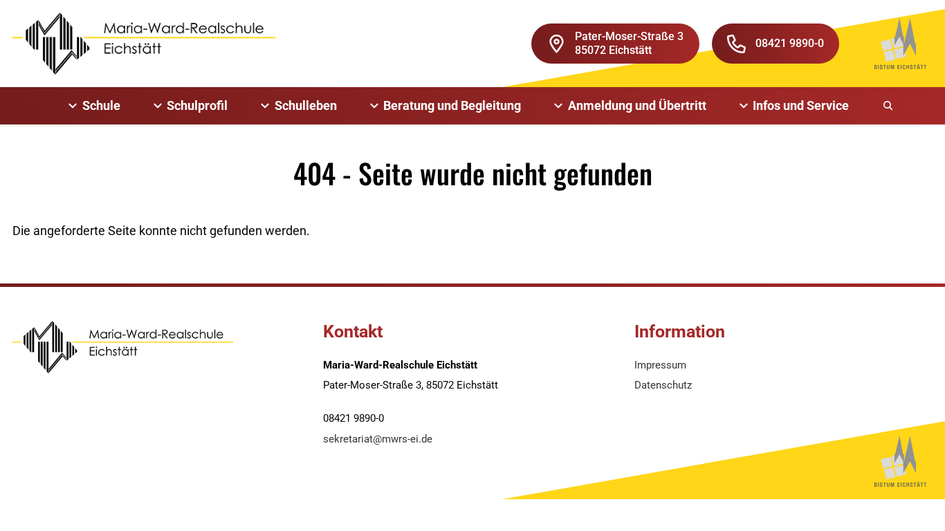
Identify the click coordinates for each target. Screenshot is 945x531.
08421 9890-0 (789, 43)
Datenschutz (663, 385)
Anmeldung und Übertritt (637, 105)
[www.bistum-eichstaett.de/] (900, 43)
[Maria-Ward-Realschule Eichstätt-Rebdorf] (143, 43)
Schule (101, 105)
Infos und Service (801, 105)
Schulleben (306, 105)
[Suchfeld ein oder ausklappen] (888, 105)
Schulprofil (197, 105)
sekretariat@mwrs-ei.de (377, 439)
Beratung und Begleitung (452, 105)
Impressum (660, 365)
